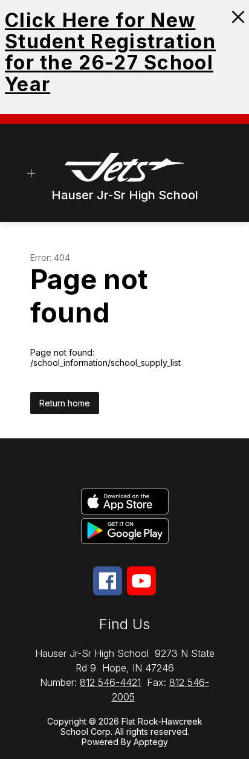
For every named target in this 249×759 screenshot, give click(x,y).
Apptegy (151, 742)
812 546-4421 (110, 682)
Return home (64, 403)
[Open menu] (31, 173)
